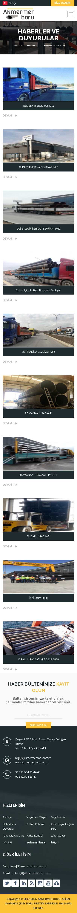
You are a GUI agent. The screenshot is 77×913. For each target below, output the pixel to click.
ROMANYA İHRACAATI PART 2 (38, 475)
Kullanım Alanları (36, 842)
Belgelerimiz (57, 817)
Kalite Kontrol (35, 835)
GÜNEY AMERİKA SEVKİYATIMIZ (38, 167)
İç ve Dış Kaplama (13, 835)
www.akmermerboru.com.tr (32, 762)
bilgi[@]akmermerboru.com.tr (33, 758)
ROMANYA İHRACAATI (38, 413)
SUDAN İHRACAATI (38, 536)
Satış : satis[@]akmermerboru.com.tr (25, 866)
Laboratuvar (57, 835)
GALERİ (7, 842)
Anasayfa (18, 46)
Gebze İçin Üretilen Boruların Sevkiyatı (38, 290)
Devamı (8, 115)
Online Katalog (35, 824)
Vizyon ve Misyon (37, 817)
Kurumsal (32, 46)
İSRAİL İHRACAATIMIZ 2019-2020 (38, 659)
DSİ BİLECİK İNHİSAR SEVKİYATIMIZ (39, 228)
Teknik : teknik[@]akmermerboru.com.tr (26, 873)
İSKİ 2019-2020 (38, 598)
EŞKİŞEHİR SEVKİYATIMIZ (38, 105)
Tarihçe (7, 817)
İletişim (54, 842)
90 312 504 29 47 (25, 776)
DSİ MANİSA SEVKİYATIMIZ (38, 351)
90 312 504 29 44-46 (27, 772)
